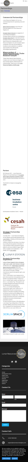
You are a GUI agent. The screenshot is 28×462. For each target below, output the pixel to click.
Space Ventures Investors (9, 267)
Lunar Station (6, 239)
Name (4, 394)
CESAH (4, 184)
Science (4, 383)
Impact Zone (5, 375)
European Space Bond (8, 38)
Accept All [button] (14, 458)
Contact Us (6, 387)
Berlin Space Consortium (18, 265)
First (3, 399)
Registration (5, 380)
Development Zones (6, 373)
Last (15, 399)
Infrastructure (5, 377)
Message (5, 409)
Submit (5, 424)
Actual (3, 372)
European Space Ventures (9, 33)
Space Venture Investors (9, 26)
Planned (4, 378)
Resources (4, 382)
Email (4, 402)
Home (2, 10)
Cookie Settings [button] (6, 458)
